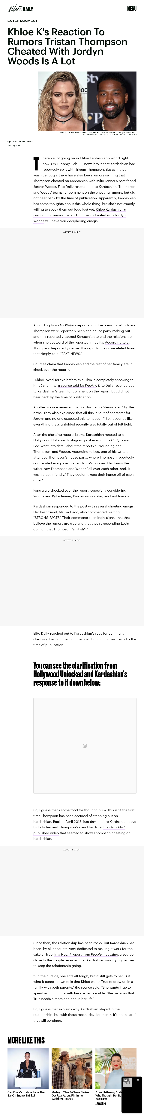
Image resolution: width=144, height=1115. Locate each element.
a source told (77, 385)
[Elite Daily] (21, 8)
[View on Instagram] (84, 745)
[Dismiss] (138, 1080)
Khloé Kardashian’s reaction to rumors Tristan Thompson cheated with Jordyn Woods (79, 215)
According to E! (117, 342)
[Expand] (126, 1080)
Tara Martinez (22, 141)
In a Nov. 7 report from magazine (86, 954)
